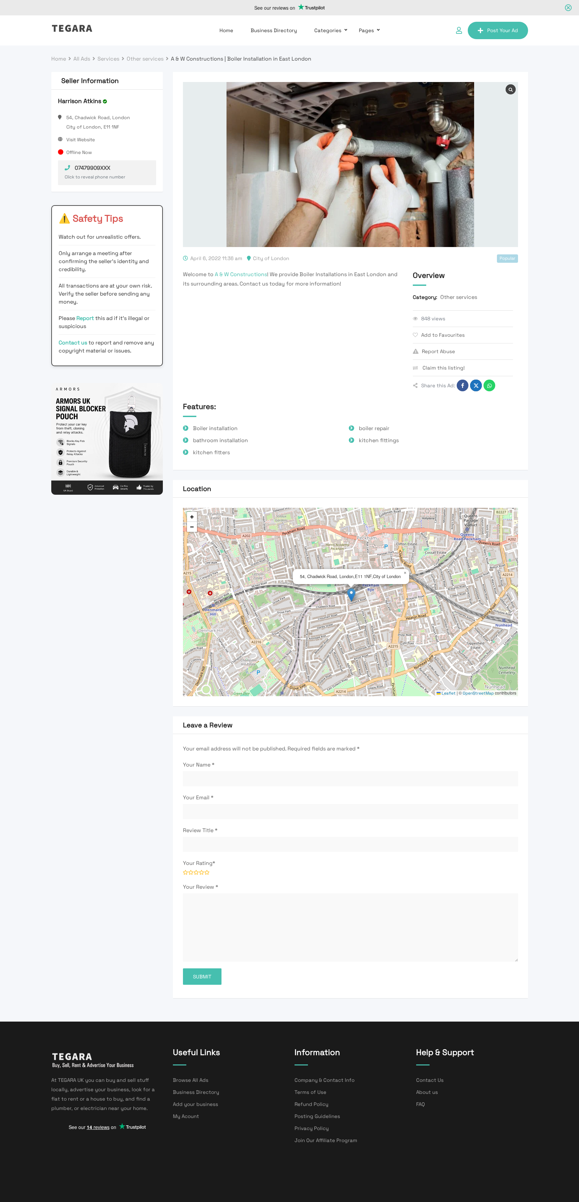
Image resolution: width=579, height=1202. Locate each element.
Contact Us (430, 1080)
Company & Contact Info (325, 1080)
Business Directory (274, 30)
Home (226, 30)
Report (85, 318)
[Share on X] (476, 385)
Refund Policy (311, 1104)
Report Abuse (438, 351)
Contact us (73, 342)
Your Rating (199, 863)
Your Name (198, 764)
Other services (458, 297)
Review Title (200, 830)
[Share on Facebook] (462, 385)
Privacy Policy (312, 1128)
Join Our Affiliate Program (326, 1140)
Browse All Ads (190, 1080)
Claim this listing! (443, 368)
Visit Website (80, 140)
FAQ (420, 1104)
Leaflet (448, 693)
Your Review (200, 886)
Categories (327, 30)
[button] (351, 595)
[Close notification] (568, 8)
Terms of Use (310, 1092)
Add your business (195, 1104)
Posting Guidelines (317, 1116)
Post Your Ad (502, 30)
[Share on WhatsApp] (489, 385)
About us (427, 1092)
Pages (366, 30)
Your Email (198, 797)
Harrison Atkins (79, 101)
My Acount (186, 1116)
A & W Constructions (241, 274)
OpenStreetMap (478, 693)
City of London (271, 258)
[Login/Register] (459, 30)
